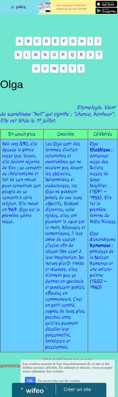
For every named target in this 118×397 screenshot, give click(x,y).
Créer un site (77, 389)
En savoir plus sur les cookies (59, 381)
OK (30, 381)
